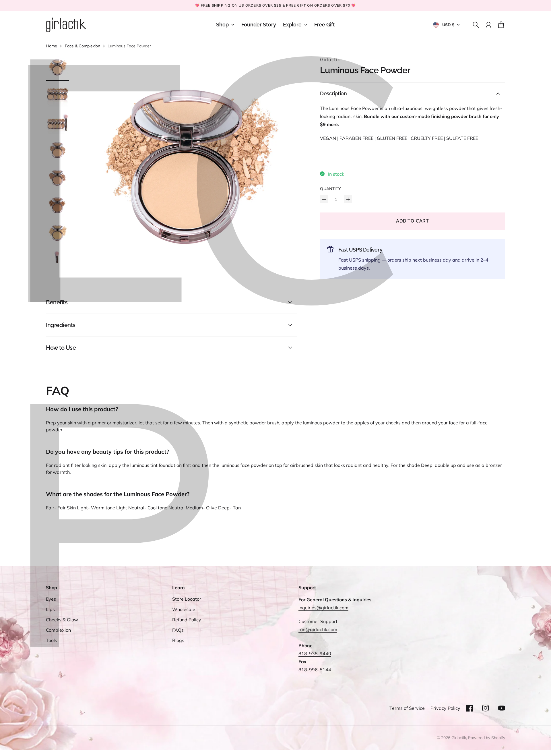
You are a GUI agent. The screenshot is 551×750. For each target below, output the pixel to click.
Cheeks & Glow (62, 620)
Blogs (178, 640)
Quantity (330, 188)
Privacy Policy (445, 708)
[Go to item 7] (57, 232)
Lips (50, 609)
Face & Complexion (82, 46)
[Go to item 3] (57, 122)
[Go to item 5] (57, 177)
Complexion (58, 630)
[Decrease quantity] (324, 199)
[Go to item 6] (57, 205)
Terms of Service (407, 708)
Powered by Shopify (486, 737)
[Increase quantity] (348, 199)
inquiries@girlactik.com (323, 607)
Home (51, 46)
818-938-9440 (314, 653)
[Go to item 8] (57, 260)
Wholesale (183, 609)
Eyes (51, 599)
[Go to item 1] (57, 67)
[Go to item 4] (57, 150)
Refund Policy (186, 620)
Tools (51, 640)
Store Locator (186, 599)
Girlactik (330, 59)
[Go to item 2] (57, 95)
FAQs (178, 630)
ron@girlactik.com (317, 629)
